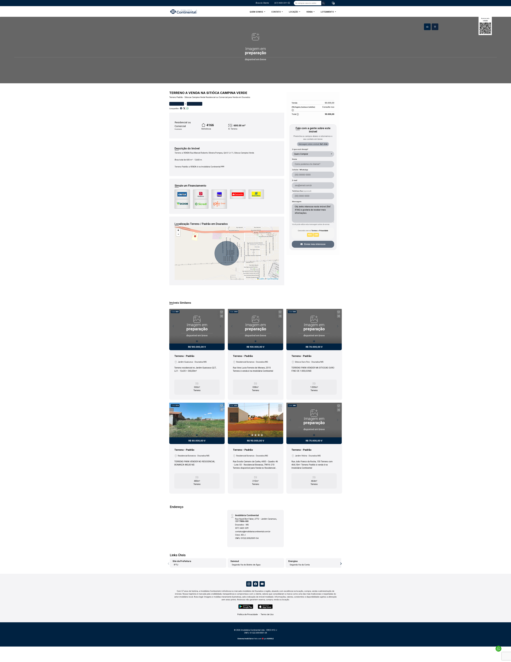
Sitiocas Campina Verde (195, 97)
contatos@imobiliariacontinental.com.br (252, 531)
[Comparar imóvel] (221, 316)
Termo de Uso (267, 614)
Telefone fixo (301, 191)
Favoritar (178, 104)
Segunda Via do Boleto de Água (246, 565)
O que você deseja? (300, 149)
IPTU (176, 565)
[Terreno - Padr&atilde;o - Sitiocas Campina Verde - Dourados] (182, 11)
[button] (333, 3)
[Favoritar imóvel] (221, 312)
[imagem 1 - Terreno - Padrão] (197, 420)
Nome (294, 159)
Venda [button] (309, 12)
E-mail (294, 180)
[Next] (279, 420)
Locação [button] (294, 12)
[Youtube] (262, 584)
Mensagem (296, 202)
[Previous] (232, 420)
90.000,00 (329, 103)
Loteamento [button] (327, 12)
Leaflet (261, 279)
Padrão (180, 97)
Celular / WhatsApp (300, 170)
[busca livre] (323, 3)
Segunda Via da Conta (300, 565)
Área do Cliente (262, 3)
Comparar (195, 104)
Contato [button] (276, 12)
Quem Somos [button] (257, 12)
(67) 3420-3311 (281, 3)
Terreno (172, 97)
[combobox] (313, 154)
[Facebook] (255, 584)
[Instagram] (249, 584)
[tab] (427, 26)
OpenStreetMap (272, 279)
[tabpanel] (255, 50)
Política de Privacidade (247, 614)
